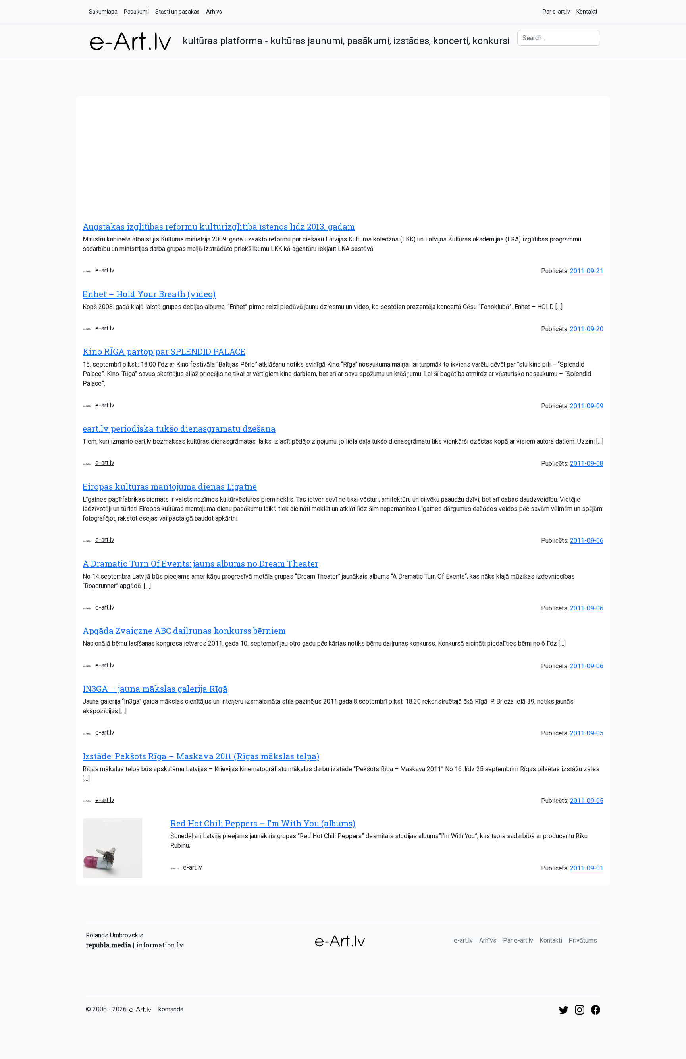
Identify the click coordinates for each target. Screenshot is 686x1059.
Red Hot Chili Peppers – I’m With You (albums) (262, 823)
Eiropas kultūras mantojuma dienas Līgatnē (170, 486)
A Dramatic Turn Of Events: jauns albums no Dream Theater (200, 563)
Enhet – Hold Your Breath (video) (149, 293)
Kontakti (586, 11)
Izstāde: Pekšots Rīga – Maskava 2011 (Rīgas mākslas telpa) (201, 756)
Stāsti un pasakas (177, 11)
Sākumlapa (103, 11)
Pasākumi (136, 11)
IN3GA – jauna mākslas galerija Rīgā (155, 688)
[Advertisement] (343, 155)
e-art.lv (104, 270)
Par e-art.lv (556, 11)
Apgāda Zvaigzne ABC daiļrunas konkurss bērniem (184, 630)
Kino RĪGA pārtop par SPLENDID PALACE (164, 351)
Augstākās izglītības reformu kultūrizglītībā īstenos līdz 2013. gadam (219, 226)
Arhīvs (214, 11)
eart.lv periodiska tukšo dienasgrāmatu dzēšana (179, 428)
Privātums (582, 940)
